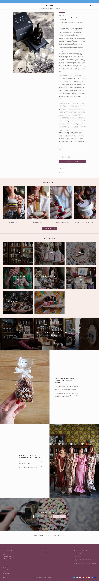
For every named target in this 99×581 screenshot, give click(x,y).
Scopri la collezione (49, 228)
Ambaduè (61, 15)
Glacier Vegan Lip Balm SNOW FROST (61, 222)
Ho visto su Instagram (44, 8)
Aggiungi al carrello (72, 161)
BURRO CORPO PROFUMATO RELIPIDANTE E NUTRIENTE (85, 222)
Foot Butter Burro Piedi (14, 222)
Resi (41, 557)
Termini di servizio (44, 552)
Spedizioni (43, 554)
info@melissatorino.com (79, 560)
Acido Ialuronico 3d (37, 222)
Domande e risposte (45, 550)
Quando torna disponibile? (8, 564)
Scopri (17, 255)
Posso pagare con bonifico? (8, 556)
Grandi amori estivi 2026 (55, 8)
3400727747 (77, 565)
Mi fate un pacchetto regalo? (9, 562)
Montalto (37, 220)
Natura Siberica (14, 220)
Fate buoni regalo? (7, 573)
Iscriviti (59, 516)
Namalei (85, 220)
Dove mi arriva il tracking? (8, 550)
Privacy (42, 559)
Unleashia (61, 220)
